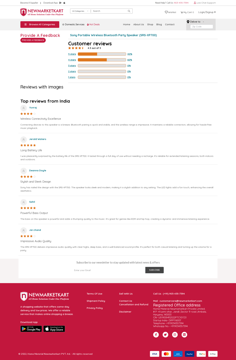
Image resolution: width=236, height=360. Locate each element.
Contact (170, 24)
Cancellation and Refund (133, 304)
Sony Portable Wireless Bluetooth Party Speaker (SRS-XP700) (113, 35)
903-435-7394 (181, 2)
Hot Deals (94, 24)
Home (126, 24)
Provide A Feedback (33, 40)
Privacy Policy (95, 307)
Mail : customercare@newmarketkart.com (177, 300)
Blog (159, 24)
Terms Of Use (94, 293)
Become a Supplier (29, 2)
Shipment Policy (96, 300)
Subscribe (154, 270)
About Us (138, 24)
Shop (150, 24)
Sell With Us (126, 293)
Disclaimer (125, 311)
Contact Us (125, 300)
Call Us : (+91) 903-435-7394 (169, 293)
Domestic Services (74, 24)
